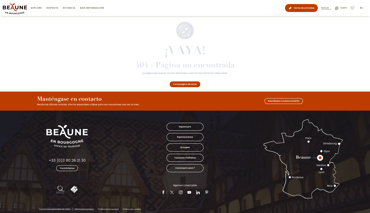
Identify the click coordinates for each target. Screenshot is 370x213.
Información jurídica (84, 209)
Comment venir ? (185, 168)
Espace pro (185, 126)
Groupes (185, 147)
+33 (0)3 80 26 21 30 (67, 160)
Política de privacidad (108, 209)
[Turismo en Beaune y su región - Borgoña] (15, 8)
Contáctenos (67, 168)
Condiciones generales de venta (54, 209)
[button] (363, 8)
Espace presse (185, 136)
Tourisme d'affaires (185, 157)
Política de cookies (132, 209)
